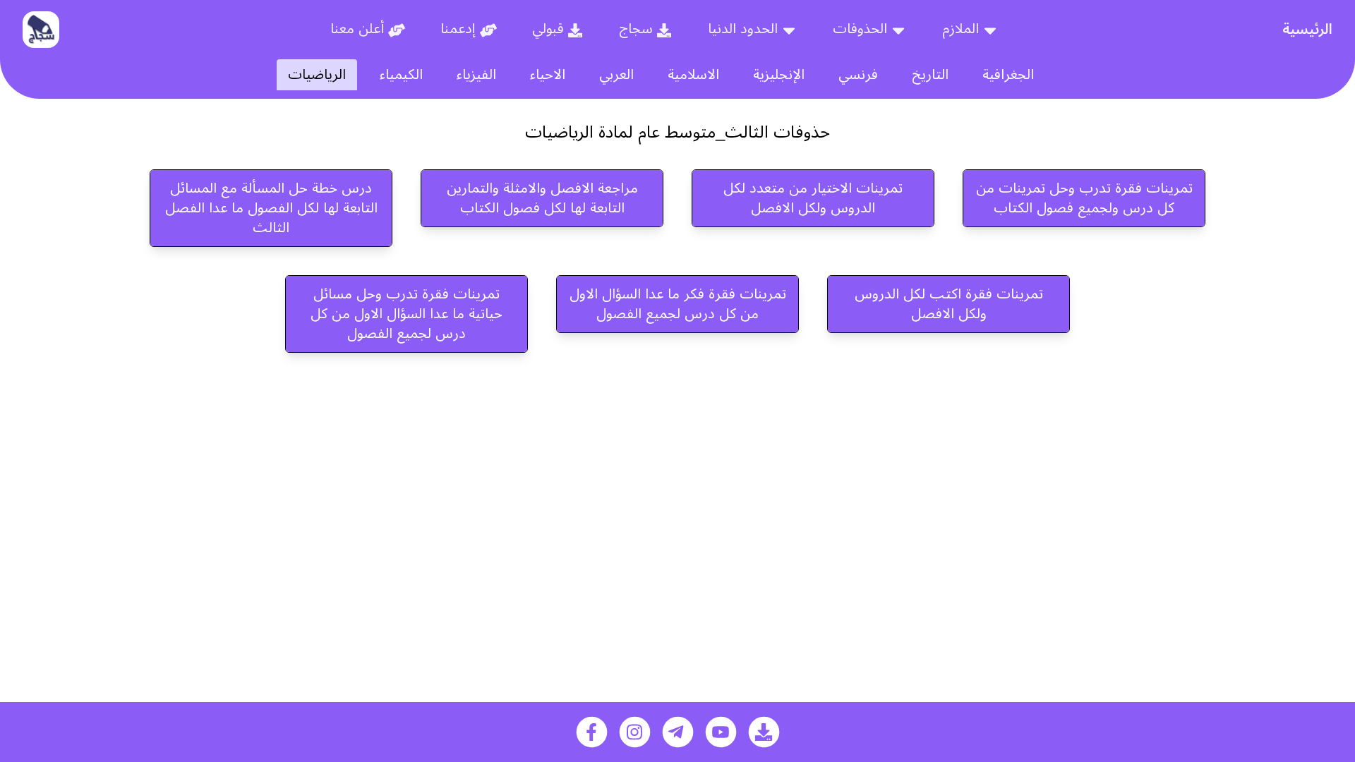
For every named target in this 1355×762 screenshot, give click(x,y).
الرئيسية (1307, 29)
